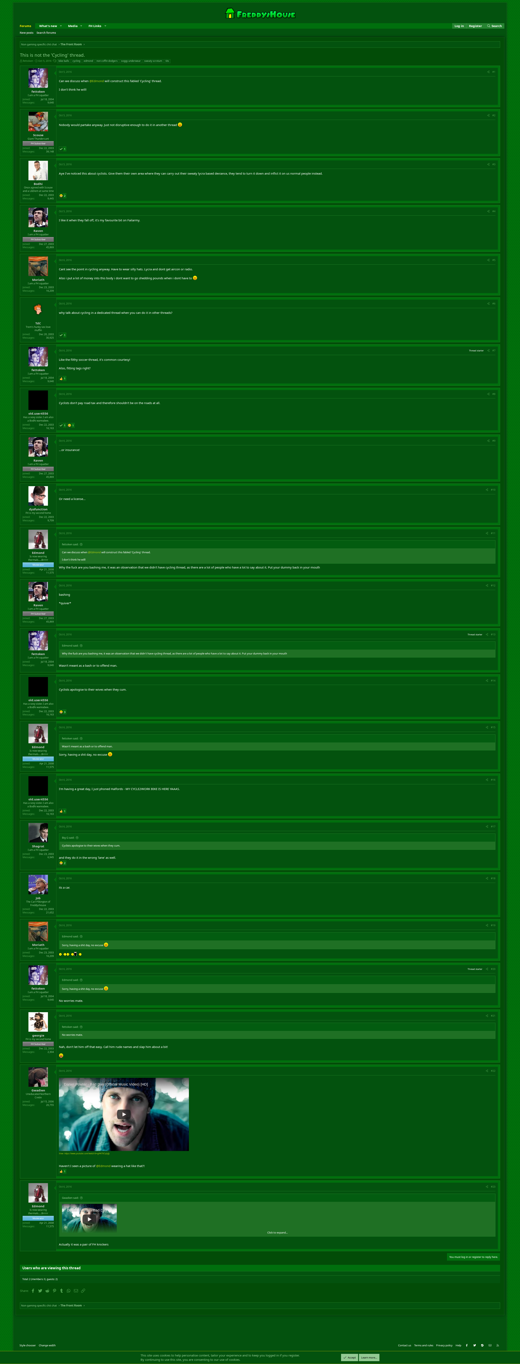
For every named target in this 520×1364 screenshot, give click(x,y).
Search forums (46, 33)
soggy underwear (131, 61)
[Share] (488, 72)
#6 (493, 303)
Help (458, 1345)
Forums (25, 26)
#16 (493, 779)
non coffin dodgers (107, 61)
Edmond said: (70, 645)
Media (73, 26)
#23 (493, 1186)
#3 (493, 164)
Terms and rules (423, 1345)
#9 (493, 440)
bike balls (63, 61)
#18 (493, 878)
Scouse (38, 135)
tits (167, 61)
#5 (493, 260)
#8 (493, 394)
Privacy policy (444, 1345)
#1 (493, 72)
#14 (493, 680)
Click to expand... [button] (277, 1232)
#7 (493, 350)
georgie (38, 1035)
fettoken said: (70, 544)
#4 (493, 211)
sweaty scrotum (153, 61)
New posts (26, 33)
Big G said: (68, 837)
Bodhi (38, 184)
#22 (493, 1071)
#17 (493, 826)
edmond (88, 61)
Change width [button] (47, 1345)
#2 (493, 115)
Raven (38, 231)
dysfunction (38, 509)
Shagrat (38, 846)
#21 (493, 1015)
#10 (493, 489)
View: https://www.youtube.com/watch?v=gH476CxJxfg (84, 1153)
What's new (48, 26)
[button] (61, 26)
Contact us (404, 1345)
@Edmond (96, 81)
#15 (493, 727)
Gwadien (38, 1090)
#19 (493, 925)
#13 (493, 634)
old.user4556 (38, 413)
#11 (493, 533)
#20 (493, 969)
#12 (493, 585)
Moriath (38, 280)
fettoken (28, 61)
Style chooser (28, 1345)
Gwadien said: (70, 1198)
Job (38, 898)
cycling (76, 61)
